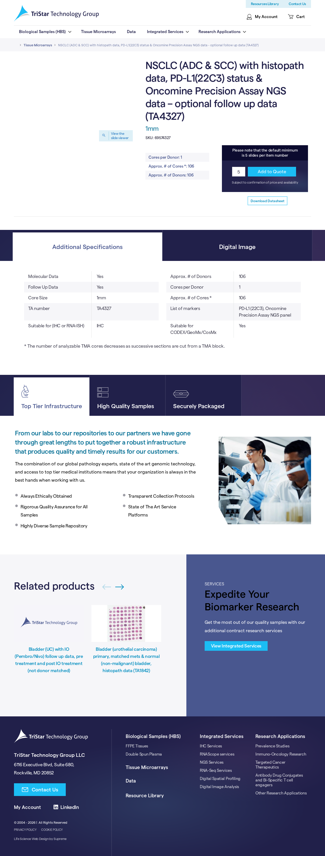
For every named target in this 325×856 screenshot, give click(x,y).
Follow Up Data (43, 287)
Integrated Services (221, 736)
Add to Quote (272, 171)
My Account (27, 807)
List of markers (185, 308)
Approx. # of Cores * (191, 297)
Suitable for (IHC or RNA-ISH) (56, 325)
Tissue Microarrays (38, 45)
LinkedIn (69, 807)
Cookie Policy (52, 829)
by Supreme (58, 838)
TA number (39, 308)
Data (131, 781)
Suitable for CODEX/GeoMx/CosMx (193, 329)
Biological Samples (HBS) (153, 736)
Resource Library (145, 795)
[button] (119, 587)
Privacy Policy (25, 829)
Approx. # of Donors (190, 276)
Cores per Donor (187, 287)
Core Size (37, 297)
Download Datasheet (267, 201)
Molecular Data (43, 276)
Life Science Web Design (31, 838)
